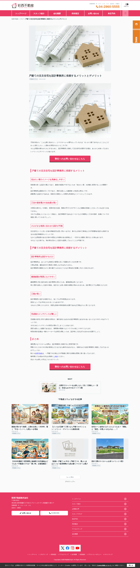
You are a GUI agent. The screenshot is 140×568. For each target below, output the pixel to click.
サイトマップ (108, 554)
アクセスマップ (77, 529)
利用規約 (82, 554)
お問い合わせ (93, 13)
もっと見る (70, 477)
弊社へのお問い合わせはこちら (70, 159)
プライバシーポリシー (94, 554)
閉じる (131, 565)
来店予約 (111, 13)
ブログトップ (44, 554)
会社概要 (57, 13)
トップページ (20, 13)
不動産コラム (34, 79)
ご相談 (56, 356)
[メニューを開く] (125, 13)
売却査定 (75, 13)
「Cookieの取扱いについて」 (104, 565)
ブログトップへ (70, 481)
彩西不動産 (38, 353)
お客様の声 (75, 509)
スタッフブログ (77, 514)
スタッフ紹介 (38, 13)
